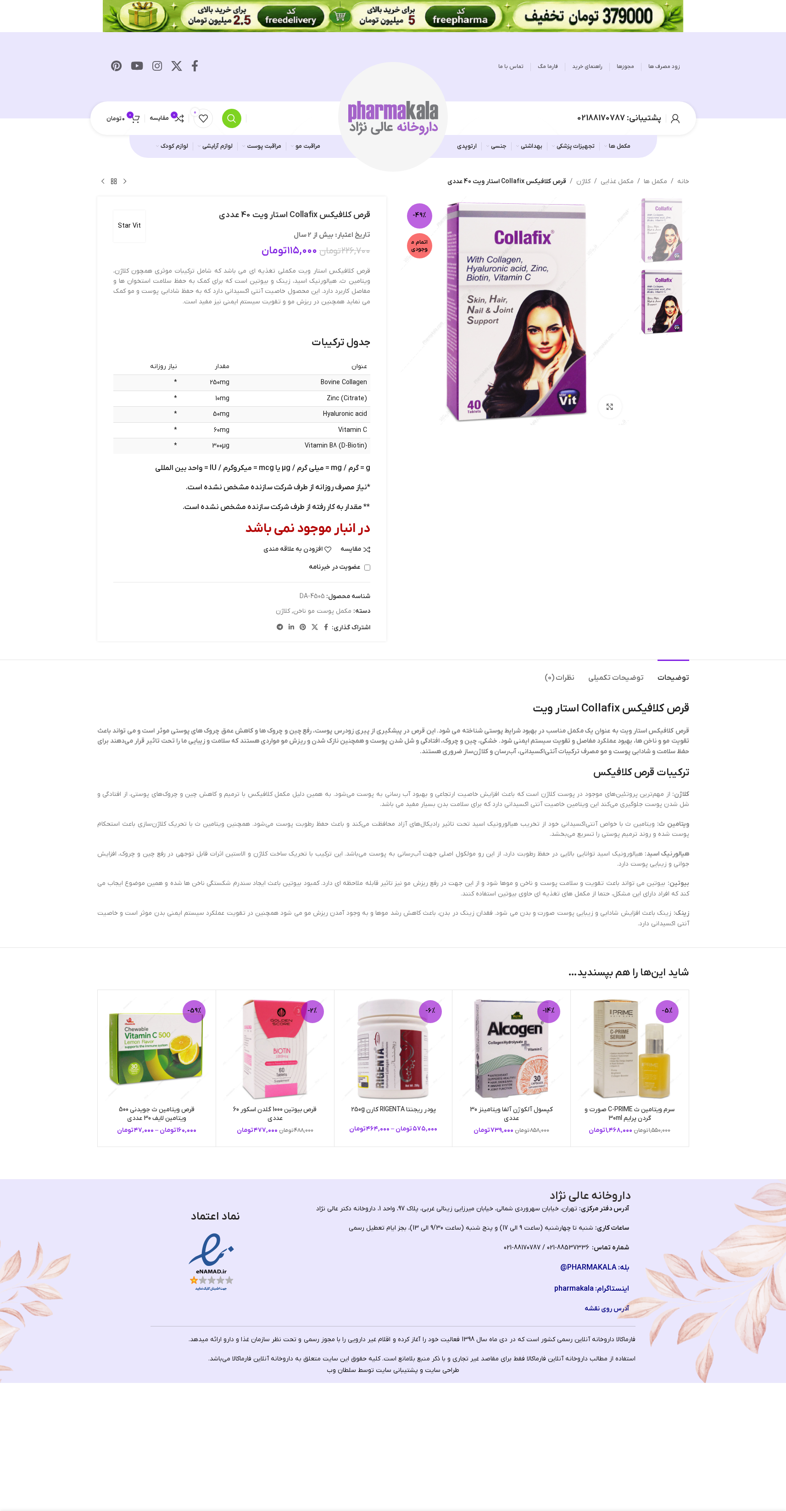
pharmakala (574, 1288)
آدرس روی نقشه (607, 1308)
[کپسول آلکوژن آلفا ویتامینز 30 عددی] (511, 1049)
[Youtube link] (137, 67)
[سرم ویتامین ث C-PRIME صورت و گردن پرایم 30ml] (630, 1049)
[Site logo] (393, 117)
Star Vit (129, 226)
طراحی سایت (442, 1370)
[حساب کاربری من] (675, 118)
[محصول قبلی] (124, 181)
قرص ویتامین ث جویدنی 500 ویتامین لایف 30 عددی (157, 1114)
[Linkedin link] (291, 627)
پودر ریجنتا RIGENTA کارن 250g (393, 1109)
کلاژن (583, 181)
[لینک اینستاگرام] (157, 67)
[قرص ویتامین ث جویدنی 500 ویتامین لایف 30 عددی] (157, 1049)
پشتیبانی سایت (397, 1370)
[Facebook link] (195, 67)
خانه (683, 181)
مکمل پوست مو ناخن (322, 611)
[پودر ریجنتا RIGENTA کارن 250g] (393, 1049)
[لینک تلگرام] (280, 627)
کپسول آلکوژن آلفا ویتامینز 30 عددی (511, 1114)
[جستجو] (231, 118)
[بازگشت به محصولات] (113, 181)
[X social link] (177, 67)
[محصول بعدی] (102, 181)
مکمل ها (655, 181)
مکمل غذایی (617, 181)
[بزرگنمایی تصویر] (609, 406)
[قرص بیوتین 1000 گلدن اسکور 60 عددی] (275, 1049)
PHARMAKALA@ (588, 1267)
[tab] (673, 674)
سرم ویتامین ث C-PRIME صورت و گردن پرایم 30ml (630, 1114)
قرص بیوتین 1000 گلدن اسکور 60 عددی (275, 1114)
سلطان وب (341, 1370)
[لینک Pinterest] (116, 67)
